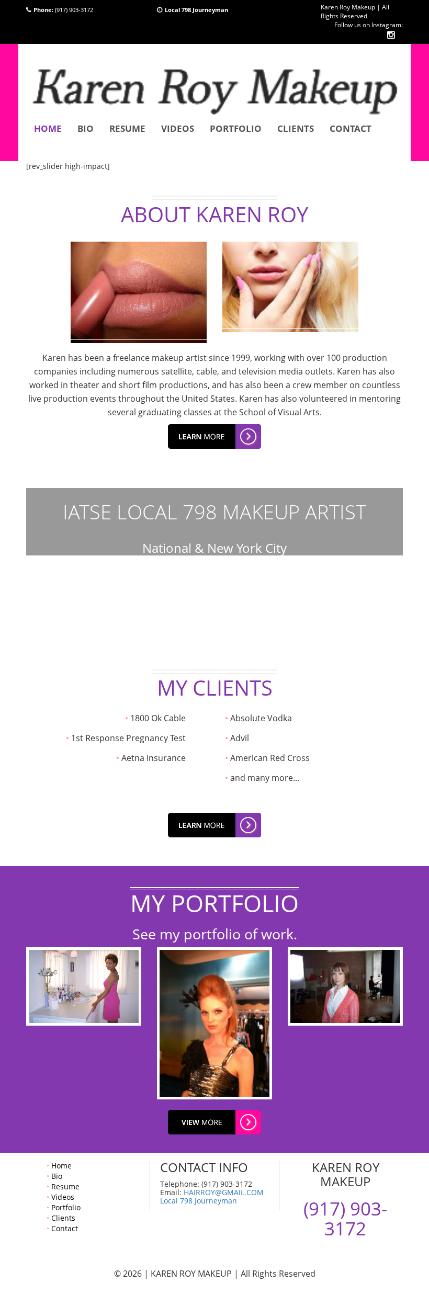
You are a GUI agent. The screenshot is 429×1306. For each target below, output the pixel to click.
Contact (350, 128)
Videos (177, 128)
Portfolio (236, 128)
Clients (295, 128)
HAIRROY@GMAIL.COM (224, 1192)
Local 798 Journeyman (198, 1201)
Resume (127, 128)
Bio (85, 128)
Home (48, 128)
